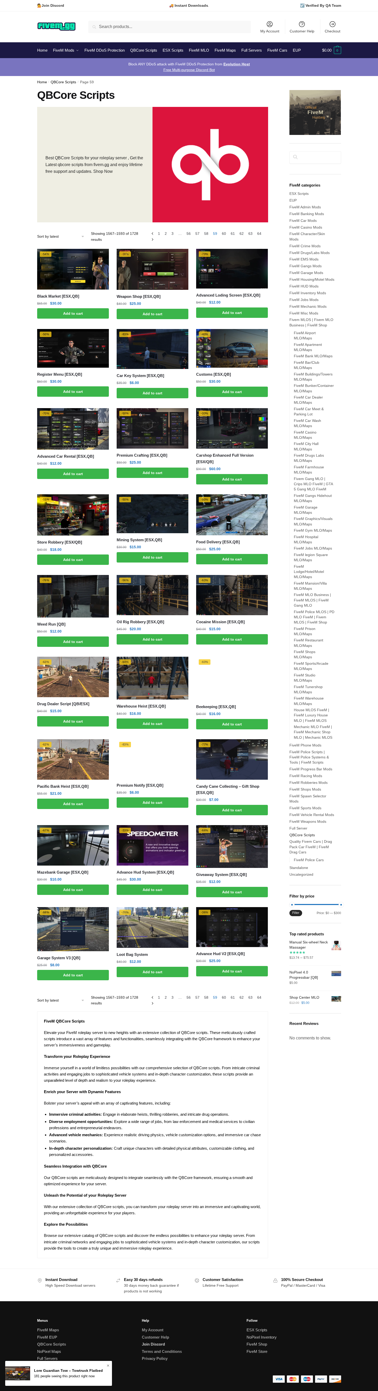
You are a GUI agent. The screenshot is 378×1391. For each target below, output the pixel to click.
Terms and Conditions (162, 1351)
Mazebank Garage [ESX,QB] (62, 872)
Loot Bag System (132, 954)
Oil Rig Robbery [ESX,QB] (140, 622)
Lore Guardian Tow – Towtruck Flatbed (68, 1373)
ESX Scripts (299, 193)
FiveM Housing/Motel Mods (311, 279)
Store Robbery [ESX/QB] (59, 542)
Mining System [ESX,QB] (139, 540)
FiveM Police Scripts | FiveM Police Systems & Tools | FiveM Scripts (309, 757)
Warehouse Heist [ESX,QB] (141, 706)
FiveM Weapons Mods (307, 821)
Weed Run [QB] (51, 624)
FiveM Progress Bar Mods (310, 769)
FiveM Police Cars (309, 860)
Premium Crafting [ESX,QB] (142, 455)
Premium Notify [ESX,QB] (140, 785)
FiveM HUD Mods (304, 286)
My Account (269, 31)
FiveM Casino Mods (305, 227)
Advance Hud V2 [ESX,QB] (220, 953)
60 (224, 233)
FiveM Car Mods (303, 220)
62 (242, 233)
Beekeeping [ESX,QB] (216, 706)
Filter (295, 913)
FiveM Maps (48, 1330)
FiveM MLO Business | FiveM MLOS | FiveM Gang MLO (312, 600)
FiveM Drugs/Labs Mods (309, 253)
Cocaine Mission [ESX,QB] (220, 622)
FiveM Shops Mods (305, 789)
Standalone (298, 868)
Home (42, 82)
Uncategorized (301, 874)
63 (250, 233)
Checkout (332, 31)
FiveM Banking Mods (306, 214)
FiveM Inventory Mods (307, 293)
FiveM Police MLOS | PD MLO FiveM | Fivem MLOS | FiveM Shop (314, 617)
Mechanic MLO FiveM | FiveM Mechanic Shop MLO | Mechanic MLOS (313, 732)
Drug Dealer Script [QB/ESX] (63, 704)
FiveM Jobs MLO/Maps (313, 548)
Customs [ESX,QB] (213, 374)
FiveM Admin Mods (305, 207)
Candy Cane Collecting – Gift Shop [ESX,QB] (227, 789)
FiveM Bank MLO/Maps (313, 356)
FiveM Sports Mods (305, 808)
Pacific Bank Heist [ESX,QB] (63, 786)
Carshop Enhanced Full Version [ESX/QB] (225, 458)
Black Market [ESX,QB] (58, 296)
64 (259, 233)
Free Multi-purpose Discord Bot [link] (189, 70)
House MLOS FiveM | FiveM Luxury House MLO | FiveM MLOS (311, 715)
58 (206, 233)
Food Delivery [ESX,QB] (218, 542)
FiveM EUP (47, 1337)
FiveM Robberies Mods (308, 782)
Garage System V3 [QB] (58, 958)
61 (233, 233)
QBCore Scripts (63, 82)
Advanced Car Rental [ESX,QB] (65, 456)
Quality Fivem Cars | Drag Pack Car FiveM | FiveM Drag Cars (310, 846)
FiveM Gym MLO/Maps (313, 530)
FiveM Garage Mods (306, 273)
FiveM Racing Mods (305, 776)
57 (197, 233)
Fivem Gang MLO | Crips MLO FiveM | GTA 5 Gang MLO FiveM (313, 484)
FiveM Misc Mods (303, 313)
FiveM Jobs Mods (304, 300)
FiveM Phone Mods (305, 745)
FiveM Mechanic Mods (308, 306)
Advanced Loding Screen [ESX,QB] (228, 295)
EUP (293, 200)
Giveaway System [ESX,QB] (221, 874)
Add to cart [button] (73, 313)
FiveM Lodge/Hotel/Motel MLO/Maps (309, 571)
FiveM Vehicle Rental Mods (311, 815)
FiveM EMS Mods (304, 259)
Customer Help (302, 31)
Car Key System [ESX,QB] (140, 375)
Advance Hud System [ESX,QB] (145, 872)
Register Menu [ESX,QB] (59, 374)
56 (189, 233)
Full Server (298, 828)
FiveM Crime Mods (305, 246)
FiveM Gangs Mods (305, 266)
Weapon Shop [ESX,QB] (139, 296)
